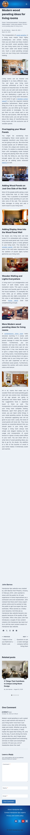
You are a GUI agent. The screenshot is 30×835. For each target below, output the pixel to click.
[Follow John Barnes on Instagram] (9, 630)
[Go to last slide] (4, 677)
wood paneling (21, 35)
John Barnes (9, 689)
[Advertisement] (15, 515)
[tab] (11, 695)
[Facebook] (16, 821)
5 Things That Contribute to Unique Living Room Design (14, 683)
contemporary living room (13, 333)
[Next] (25, 677)
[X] (19, 821)
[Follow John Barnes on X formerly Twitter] (6, 630)
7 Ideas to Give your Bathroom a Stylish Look (7, 640)
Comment (6, 764)
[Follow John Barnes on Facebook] (3, 630)
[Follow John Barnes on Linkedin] (13, 630)
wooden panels (7, 247)
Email (5, 796)
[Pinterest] (23, 821)
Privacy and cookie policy (15, 816)
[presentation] (15, 669)
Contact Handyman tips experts (15, 812)
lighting (4, 162)
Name (5, 788)
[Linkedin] (26, 821)
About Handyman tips (15, 809)
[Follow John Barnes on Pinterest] (16, 630)
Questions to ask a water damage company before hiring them (22, 641)
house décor (13, 300)
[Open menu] (26, 4)
